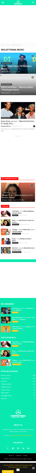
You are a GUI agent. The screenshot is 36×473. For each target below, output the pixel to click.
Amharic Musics (7, 192)
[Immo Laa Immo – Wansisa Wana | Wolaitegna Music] (18, 86)
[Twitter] (13, 448)
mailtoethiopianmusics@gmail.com (22, 435)
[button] (33, 2)
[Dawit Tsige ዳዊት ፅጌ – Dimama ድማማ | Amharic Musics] (6, 329)
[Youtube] (28, 448)
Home (2, 45)
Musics (8, 45)
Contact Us (19, 455)
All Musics (15, 215)
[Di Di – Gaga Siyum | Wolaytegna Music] (18, 68)
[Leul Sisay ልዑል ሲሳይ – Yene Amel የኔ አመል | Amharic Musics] (6, 310)
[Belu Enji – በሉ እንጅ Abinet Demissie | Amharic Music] (6, 250)
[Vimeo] (18, 448)
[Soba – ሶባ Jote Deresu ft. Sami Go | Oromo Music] (6, 222)
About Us (11, 455)
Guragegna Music (6, 395)
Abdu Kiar (4, 398)
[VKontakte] (23, 448)
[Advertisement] (18, 24)
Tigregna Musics (6, 387)
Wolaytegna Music (6, 63)
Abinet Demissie (17, 252)
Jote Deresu (15, 224)
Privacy (25, 455)
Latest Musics (5, 378)
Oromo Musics (5, 390)
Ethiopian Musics (6, 72)
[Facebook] (8, 448)
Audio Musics (5, 393)
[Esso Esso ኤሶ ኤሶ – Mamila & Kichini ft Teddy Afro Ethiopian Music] (18, 110)
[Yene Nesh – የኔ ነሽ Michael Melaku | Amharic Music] (6, 213)
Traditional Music (6, 384)
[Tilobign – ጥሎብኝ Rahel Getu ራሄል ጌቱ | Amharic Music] (6, 232)
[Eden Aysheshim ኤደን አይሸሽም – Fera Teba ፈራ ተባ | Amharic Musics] (6, 320)
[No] (33, 468)
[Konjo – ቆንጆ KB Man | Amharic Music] (6, 241)
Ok (18, 470)
